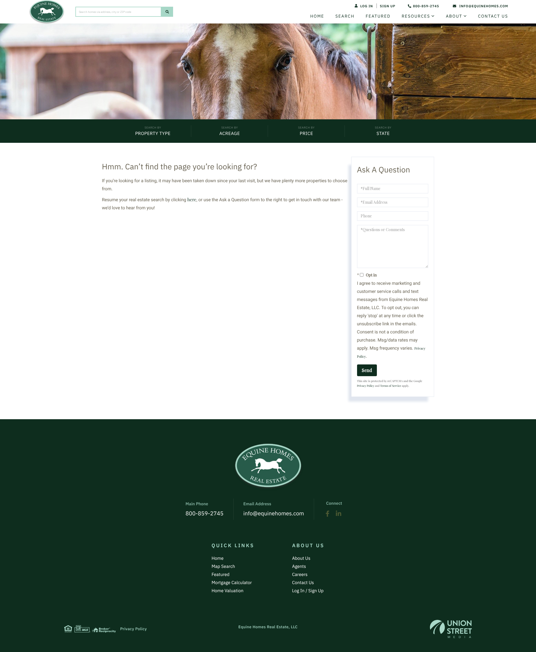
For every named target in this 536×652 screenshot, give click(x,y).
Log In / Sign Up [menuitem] (308, 591)
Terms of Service (390, 386)
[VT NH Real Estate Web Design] (451, 629)
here (191, 199)
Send (367, 370)
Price (306, 133)
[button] (167, 12)
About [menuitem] (454, 16)
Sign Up (387, 6)
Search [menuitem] (344, 16)
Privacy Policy (365, 386)
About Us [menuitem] (301, 558)
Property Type (153, 133)
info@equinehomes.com (483, 6)
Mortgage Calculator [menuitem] (232, 582)
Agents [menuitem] (299, 566)
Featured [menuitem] (378, 16)
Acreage (229, 133)
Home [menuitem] (317, 16)
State (383, 133)
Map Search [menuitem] (223, 566)
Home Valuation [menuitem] (227, 591)
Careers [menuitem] (300, 574)
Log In (366, 6)
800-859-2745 (426, 6)
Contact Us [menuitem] (493, 16)
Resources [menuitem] (416, 16)
